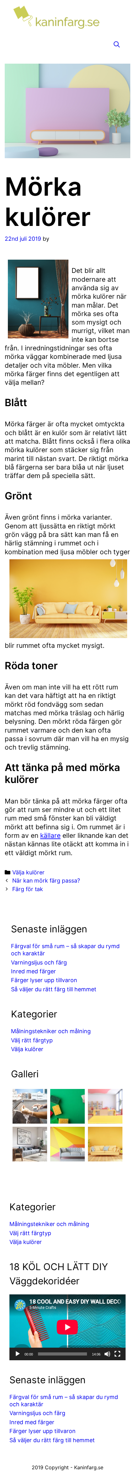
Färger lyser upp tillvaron (44, 980)
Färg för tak (27, 889)
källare (50, 835)
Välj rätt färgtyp (32, 1040)
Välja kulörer (28, 872)
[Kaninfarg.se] (67, 19)
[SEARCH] (116, 45)
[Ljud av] (107, 1354)
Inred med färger (33, 971)
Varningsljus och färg (39, 962)
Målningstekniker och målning (51, 1031)
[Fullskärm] (117, 1354)
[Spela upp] (17, 1354)
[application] (67, 1327)
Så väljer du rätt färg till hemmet (53, 989)
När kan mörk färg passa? (46, 880)
